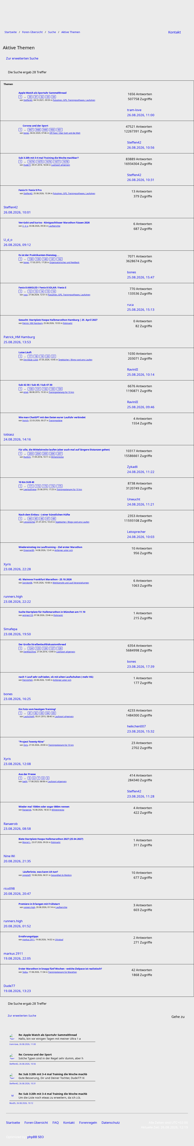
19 (42, 356)
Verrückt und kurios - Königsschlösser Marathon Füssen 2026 (54, 222)
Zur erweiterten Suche (22, 58)
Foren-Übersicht (36, 1122)
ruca (25, 294)
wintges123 (27, 615)
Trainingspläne (55, 420)
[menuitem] (174, 32)
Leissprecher (29, 522)
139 (38, 258)
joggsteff (26, 875)
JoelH (24, 781)
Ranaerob (26, 809)
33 (47, 96)
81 (30, 713)
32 (42, 96)
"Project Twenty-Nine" (32, 741)
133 (52, 388)
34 (53, 96)
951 (60, 129)
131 (38, 388)
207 (60, 453)
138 (31, 258)
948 (38, 129)
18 (36, 356)
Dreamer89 (28, 550)
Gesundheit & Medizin (61, 875)
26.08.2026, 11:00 (27, 1044)
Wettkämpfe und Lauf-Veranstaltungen (71, 582)
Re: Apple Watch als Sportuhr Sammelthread (48, 1035)
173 (45, 486)
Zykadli (132, 466)
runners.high (29, 907)
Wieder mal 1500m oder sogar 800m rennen (44, 806)
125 (38, 648)
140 (45, 258)
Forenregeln (88, 1122)
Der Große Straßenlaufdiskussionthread (42, 644)
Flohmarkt (67, 323)
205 (45, 453)
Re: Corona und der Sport (35, 1054)
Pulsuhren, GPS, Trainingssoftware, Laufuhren (74, 100)
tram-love (134, 110)
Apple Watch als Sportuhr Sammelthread (42, 92)
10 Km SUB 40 (26, 482)
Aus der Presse (27, 774)
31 (36, 96)
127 (52, 648)
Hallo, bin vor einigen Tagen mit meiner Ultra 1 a (50, 1038)
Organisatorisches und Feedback (64, 262)
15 (47, 291)
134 (60, 388)
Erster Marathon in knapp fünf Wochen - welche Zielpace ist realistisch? (60, 968)
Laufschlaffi (28, 716)
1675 (40, 161)
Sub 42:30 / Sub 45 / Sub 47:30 (35, 384)
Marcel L (26, 842)
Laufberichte (54, 226)
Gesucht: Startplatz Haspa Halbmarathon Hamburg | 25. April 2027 (58, 319)
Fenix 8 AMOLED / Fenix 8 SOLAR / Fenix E (42, 287)
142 (60, 258)
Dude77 (27, 165)
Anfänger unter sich (64, 550)
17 (30, 356)
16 (53, 291)
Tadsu (25, 972)
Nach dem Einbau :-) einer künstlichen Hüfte (44, 514)
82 (36, 713)
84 (47, 713)
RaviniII (132, 369)
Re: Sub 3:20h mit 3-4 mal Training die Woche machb (53, 1074)
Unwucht (133, 499)
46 (42, 518)
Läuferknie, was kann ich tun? (40, 871)
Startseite (13, 1122)
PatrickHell (27, 680)
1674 (31, 161)
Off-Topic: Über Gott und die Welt (64, 133)
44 (30, 518)
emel (25, 392)
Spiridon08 (27, 582)
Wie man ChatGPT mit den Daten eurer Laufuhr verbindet (52, 417)
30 (30, 96)
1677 (57, 161)
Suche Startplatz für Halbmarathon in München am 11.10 (52, 612)
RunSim (27, 457)
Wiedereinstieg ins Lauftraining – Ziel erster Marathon (50, 547)
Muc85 (12, 1103)
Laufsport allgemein (60, 165)
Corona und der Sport (35, 125)
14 (42, 291)
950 (52, 129)
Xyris (25, 745)
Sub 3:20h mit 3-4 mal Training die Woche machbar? (49, 157)
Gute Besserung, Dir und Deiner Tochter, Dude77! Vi (51, 1078)
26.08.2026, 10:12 (25, 1103)
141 (52, 258)
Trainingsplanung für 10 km (61, 392)
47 (47, 518)
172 (38, 486)
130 (31, 388)
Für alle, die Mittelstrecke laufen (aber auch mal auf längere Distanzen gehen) (64, 449)
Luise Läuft (25, 352)
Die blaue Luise (30, 359)
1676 (48, 161)
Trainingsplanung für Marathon (62, 972)
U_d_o (25, 226)
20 (47, 356)
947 (31, 129)
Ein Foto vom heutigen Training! (37, 709)
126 (45, 648)
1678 (65, 161)
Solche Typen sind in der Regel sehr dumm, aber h (51, 1058)
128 (60, 648)
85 (53, 713)
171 (31, 486)
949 (45, 129)
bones (26, 133)
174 (52, 486)
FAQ (55, 1122)
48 (53, 518)
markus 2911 (28, 939)
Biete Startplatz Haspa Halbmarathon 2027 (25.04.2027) (51, 839)
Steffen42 (27, 100)
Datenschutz (111, 1122)
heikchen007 (136, 726)
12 (30, 291)
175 (60, 486)
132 (45, 388)
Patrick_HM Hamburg (32, 323)
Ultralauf (59, 939)
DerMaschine (29, 651)
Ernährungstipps (28, 936)
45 (36, 518)
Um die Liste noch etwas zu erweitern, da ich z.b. (50, 1097)
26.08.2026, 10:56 (27, 1064)
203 (31, 453)
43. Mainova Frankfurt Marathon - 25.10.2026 (45, 579)
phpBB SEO (35, 1137)
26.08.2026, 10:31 (27, 1083)
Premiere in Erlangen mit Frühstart (39, 904)
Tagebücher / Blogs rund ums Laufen (75, 359)
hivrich (25, 420)
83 (42, 713)
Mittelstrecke (57, 457)
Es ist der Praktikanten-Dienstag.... (39, 255)
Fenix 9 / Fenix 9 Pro (30, 190)
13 (36, 291)
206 (52, 453)
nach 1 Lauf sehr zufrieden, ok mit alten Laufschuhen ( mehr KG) (56, 676)
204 (38, 453)
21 (53, 356)
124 (31, 648)
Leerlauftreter (29, 489)
